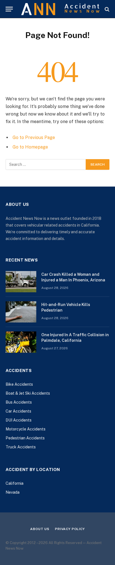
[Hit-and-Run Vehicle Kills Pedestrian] (21, 311)
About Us (39, 529)
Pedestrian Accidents (25, 438)
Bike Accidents (19, 384)
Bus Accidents (19, 402)
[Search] (106, 9)
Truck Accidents (21, 447)
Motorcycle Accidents (25, 429)
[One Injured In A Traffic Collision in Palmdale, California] (21, 342)
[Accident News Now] (60, 9)
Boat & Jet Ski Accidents (28, 393)
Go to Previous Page (34, 137)
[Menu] (9, 9)
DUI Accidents (19, 420)
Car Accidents (18, 411)
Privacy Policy (70, 529)
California (14, 483)
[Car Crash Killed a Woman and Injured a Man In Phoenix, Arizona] (21, 281)
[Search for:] (46, 164)
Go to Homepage (30, 147)
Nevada (13, 492)
